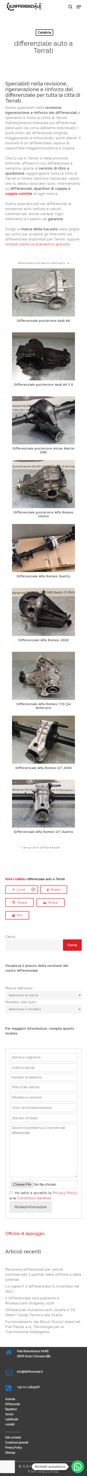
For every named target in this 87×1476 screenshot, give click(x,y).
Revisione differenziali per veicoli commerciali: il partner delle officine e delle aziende (43, 1274)
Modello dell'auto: (21, 1002)
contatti (10, 1424)
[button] (78, 7)
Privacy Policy (65, 1193)
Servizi (9, 1414)
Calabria (44, 32)
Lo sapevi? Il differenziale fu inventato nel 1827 (42, 1288)
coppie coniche (19, 194)
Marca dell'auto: (19, 988)
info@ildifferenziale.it (30, 1371)
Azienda (10, 1399)
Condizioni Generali (34, 1198)
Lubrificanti (11, 1419)
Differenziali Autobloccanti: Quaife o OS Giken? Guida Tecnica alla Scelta (40, 1312)
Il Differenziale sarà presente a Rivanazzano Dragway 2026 (32, 1300)
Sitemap (10, 1452)
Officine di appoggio (25, 1233)
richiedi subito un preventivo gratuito (37, 244)
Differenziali (12, 1404)
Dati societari (13, 1437)
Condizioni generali (16, 1442)
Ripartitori (11, 1409)
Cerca (10, 937)
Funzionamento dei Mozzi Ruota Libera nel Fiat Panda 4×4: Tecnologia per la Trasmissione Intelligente (42, 1327)
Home (8, 879)
